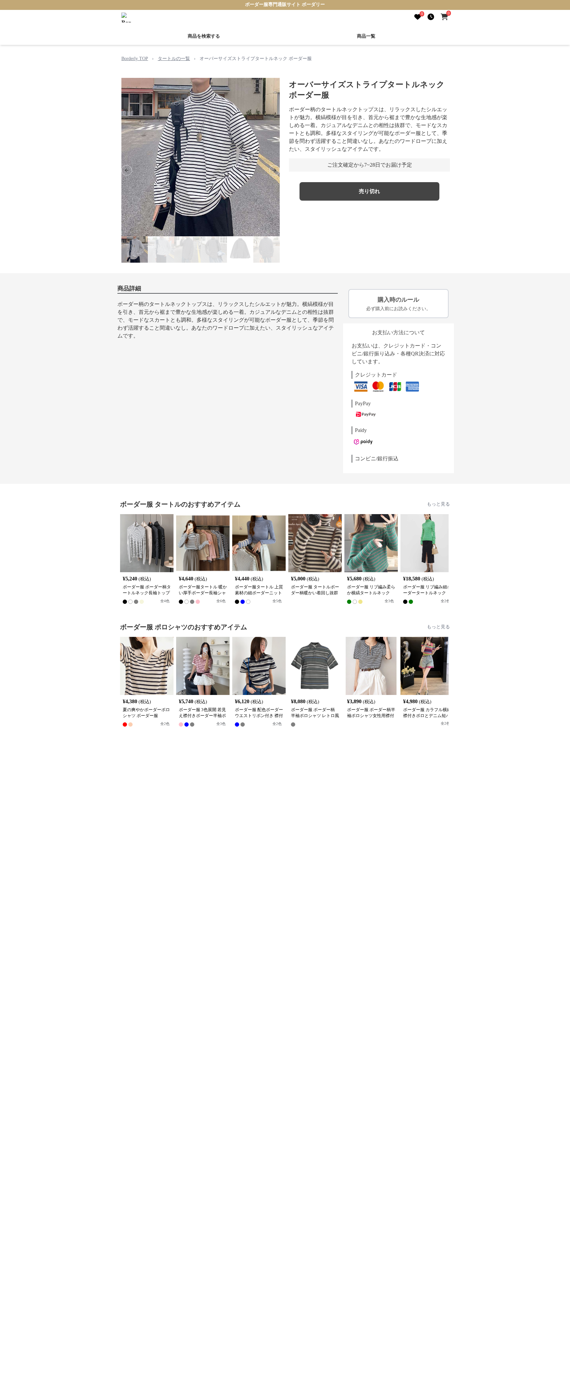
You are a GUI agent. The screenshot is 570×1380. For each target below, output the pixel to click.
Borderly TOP (134, 58)
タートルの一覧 (174, 58)
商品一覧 (366, 36)
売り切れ (369, 191)
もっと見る (438, 504)
